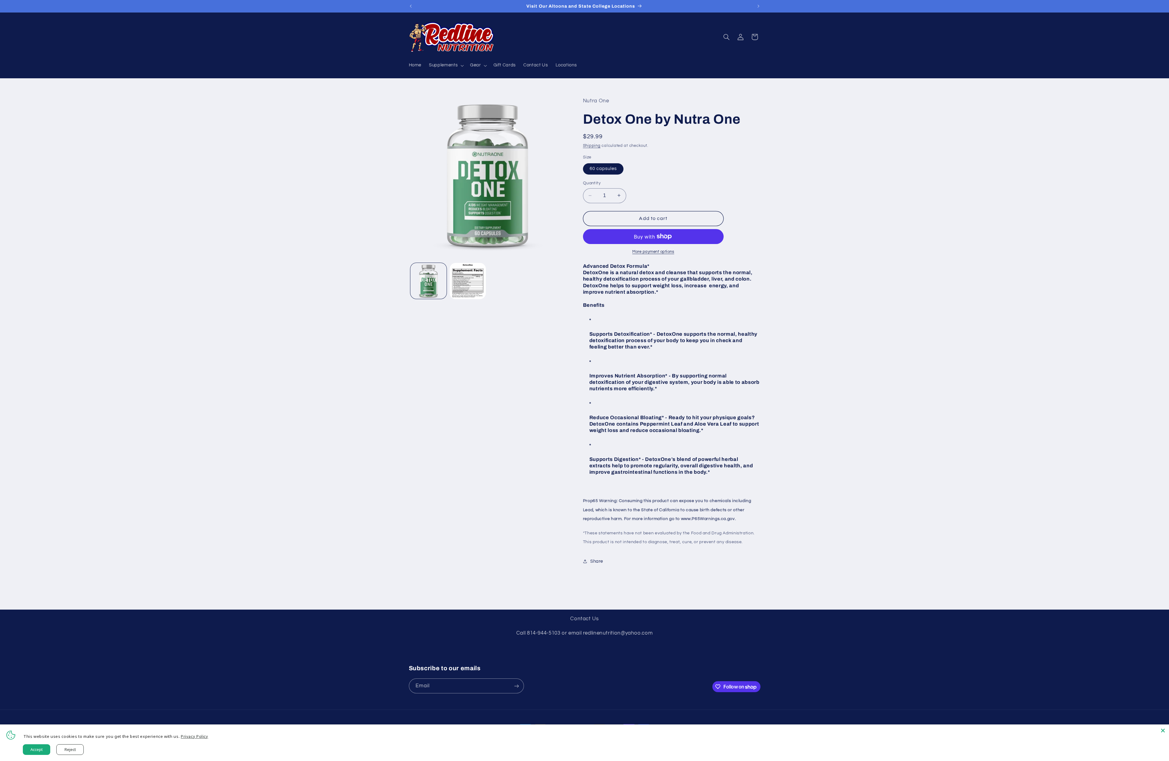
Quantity (592, 183)
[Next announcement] (758, 6)
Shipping (592, 146)
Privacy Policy (194, 736)
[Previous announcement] (410, 6)
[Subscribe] (516, 685)
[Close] (1163, 730)
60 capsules (603, 168)
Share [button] (596, 561)
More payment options (653, 251)
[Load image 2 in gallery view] (468, 281)
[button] (445, 65)
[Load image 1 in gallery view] (428, 281)
